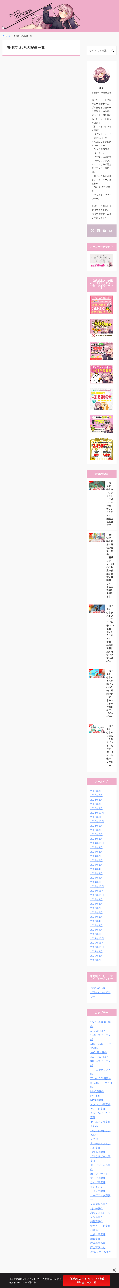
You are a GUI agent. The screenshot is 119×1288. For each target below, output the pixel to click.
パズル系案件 (98, 1152)
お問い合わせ (98, 988)
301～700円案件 (99, 1056)
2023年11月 (97, 891)
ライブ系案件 (98, 1182)
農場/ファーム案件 (100, 1252)
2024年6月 (96, 860)
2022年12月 (97, 938)
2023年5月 (96, 917)
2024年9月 (96, 847)
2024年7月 (96, 856)
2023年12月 (97, 886)
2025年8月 (96, 830)
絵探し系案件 (98, 1234)
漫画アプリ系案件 (100, 1226)
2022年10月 (97, 947)
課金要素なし (98, 1247)
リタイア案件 (98, 1191)
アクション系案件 (100, 1104)
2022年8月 (96, 956)
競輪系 (94, 1230)
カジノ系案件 (98, 1108)
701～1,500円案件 (100, 1078)
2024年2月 (96, 878)
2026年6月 (96, 799)
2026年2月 (96, 808)
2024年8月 (96, 852)
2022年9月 (96, 951)
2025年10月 (97, 821)
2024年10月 (97, 843)
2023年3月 (96, 925)
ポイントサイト (99, 1174)
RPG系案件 (97, 1100)
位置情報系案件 (99, 1204)
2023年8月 (96, 904)
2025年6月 (96, 839)
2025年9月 (96, 826)
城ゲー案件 (96, 1208)
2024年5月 (96, 865)
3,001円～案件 (98, 1052)
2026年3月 (96, 804)
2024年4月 (96, 869)
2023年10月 (97, 895)
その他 (94, 1139)
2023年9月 (96, 899)
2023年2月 (96, 930)
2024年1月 (96, 882)
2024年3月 (96, 873)
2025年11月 (97, 817)
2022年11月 (97, 943)
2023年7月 (96, 908)
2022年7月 (96, 960)
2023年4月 (96, 921)
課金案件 (95, 1239)
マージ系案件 (98, 1178)
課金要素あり (98, 1243)
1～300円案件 (98, 1030)
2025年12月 (97, 813)
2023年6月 (96, 912)
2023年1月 (96, 934)
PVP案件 (95, 1095)
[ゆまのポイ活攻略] (41, 16)
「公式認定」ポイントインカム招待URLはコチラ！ (86, 1280)
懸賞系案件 (96, 1221)
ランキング (96, 1187)
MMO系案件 (97, 1091)
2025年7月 (96, 834)
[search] (113, 50)
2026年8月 (96, 791)
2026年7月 (96, 795)
